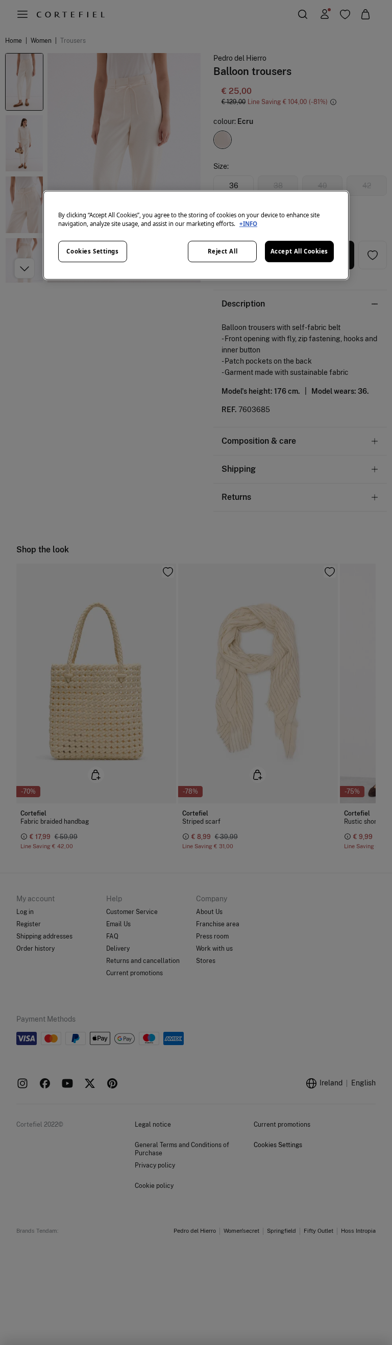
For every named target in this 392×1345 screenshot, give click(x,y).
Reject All (223, 251)
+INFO (248, 223)
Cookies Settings (92, 251)
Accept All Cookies (299, 251)
